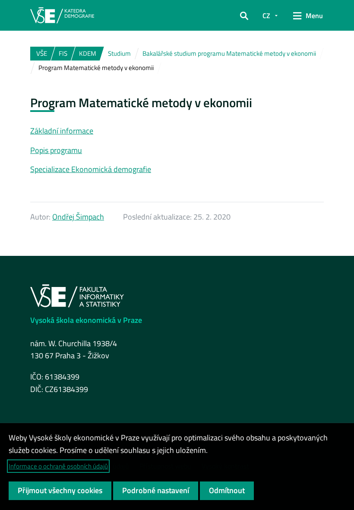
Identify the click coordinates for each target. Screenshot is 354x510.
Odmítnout (227, 490)
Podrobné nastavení (155, 490)
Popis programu (56, 150)
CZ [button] (266, 15)
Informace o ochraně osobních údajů (58, 466)
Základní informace (61, 131)
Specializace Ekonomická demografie (90, 169)
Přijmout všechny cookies (60, 490)
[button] (244, 15)
